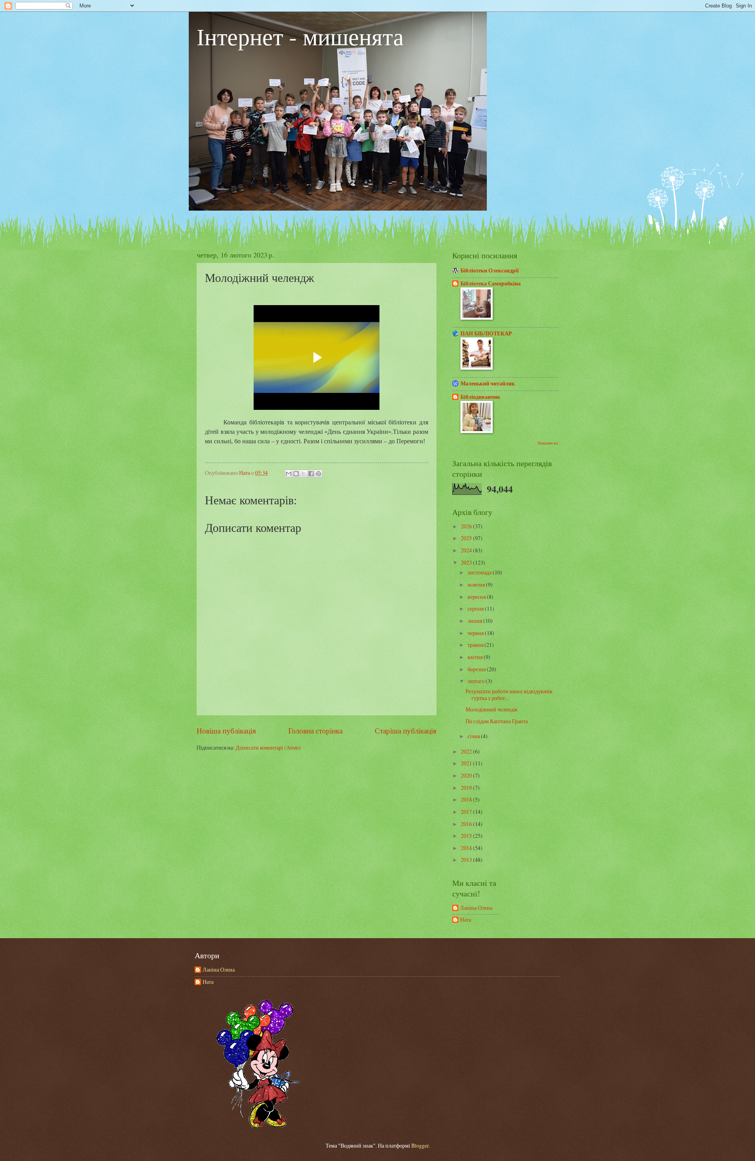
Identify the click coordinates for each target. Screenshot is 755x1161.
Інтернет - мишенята (300, 36)
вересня (477, 596)
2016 (467, 824)
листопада (480, 572)
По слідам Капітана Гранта (497, 721)
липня (475, 620)
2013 (467, 859)
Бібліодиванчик (480, 397)
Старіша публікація (405, 730)
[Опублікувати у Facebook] (311, 474)
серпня (476, 608)
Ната (465, 920)
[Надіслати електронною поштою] (289, 474)
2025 (467, 538)
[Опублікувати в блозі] (296, 474)
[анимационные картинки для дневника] (258, 1126)
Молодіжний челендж (491, 709)
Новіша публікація (226, 730)
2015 (467, 835)
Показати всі (548, 443)
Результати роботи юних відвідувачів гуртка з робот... (509, 694)
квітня (476, 657)
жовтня (477, 584)
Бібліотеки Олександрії (489, 270)
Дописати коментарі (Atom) (268, 747)
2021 (467, 763)
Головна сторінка (315, 730)
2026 (467, 526)
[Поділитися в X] (304, 474)
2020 (467, 775)
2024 (467, 550)
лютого (477, 681)
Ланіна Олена (476, 908)
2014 (467, 848)
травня (476, 644)
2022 (467, 751)
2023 (467, 562)
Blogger (420, 1145)
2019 (467, 787)
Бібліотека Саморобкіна (490, 283)
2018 (467, 799)
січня (474, 736)
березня (477, 669)
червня (476, 633)
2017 (467, 811)
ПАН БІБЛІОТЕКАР (486, 333)
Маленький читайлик (487, 383)
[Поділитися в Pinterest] (318, 474)
